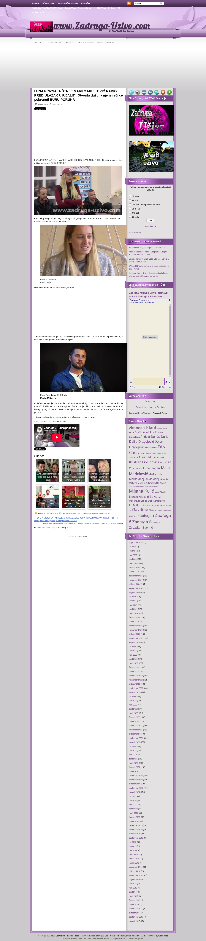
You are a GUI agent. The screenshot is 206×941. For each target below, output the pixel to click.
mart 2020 (133, 812)
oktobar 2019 (134, 833)
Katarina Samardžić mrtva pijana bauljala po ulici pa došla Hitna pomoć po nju (148, 274)
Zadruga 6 (142, 522)
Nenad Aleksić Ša (141, 496)
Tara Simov (141, 509)
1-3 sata (135, 196)
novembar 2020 (136, 779)
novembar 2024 (136, 579)
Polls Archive (135, 232)
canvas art (77, 938)
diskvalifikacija (151, 447)
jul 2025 (132, 546)
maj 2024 (133, 604)
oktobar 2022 (134, 683)
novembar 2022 (136, 679)
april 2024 (133, 608)
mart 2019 (133, 854)
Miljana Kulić (141, 491)
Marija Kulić (156, 474)
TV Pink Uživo (38, 12)
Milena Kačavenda (136, 486)
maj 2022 (133, 704)
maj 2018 (133, 887)
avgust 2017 (134, 921)
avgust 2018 (134, 879)
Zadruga (167, 509)
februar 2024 (134, 617)
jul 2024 (132, 596)
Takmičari (69, 42)
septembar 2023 (136, 638)
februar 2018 (134, 900)
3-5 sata (135, 217)
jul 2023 (132, 646)
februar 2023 (134, 667)
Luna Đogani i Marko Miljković (87, 513)
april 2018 (133, 891)
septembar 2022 (136, 688)
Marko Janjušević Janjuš (145, 479)
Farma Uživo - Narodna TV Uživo (150, 407)
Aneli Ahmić (150, 432)
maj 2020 (133, 804)
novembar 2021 (136, 729)
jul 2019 (132, 841)
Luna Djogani (71, 513)
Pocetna (35, 3)
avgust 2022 (134, 692)
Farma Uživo (150, 401)
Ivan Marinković (143, 453)
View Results (150, 226)
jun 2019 (132, 846)
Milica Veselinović (152, 486)
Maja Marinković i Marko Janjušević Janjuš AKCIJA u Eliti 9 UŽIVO (148, 253)
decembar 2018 (136, 866)
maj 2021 (133, 754)
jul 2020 (132, 796)
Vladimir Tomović (156, 510)
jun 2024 (132, 600)
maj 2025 (133, 554)
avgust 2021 (134, 742)
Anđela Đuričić (150, 436)
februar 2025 (134, 567)
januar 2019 (134, 862)
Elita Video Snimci (53, 42)
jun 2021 (132, 750)
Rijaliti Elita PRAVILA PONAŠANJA (47, 8)
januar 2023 (134, 671)
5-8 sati (135, 200)
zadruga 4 (147, 515)
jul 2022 (132, 696)
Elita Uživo (85, 3)
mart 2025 (133, 563)
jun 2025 (132, 550)
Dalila (164, 436)
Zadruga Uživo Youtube (68, 3)
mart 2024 (133, 613)
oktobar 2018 (134, 871)
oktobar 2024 (134, 584)
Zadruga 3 (134, 515)
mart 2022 (133, 713)
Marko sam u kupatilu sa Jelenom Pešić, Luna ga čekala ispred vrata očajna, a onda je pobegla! (82, 523)
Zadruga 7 (156, 523)
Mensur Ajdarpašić (147, 482)
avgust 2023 (134, 642)
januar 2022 (134, 721)
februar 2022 (134, 717)
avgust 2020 (134, 791)
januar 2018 (134, 904)
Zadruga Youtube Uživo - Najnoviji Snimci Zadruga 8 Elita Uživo (148, 294)
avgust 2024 (134, 592)
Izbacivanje (156, 453)
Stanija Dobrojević (156, 500)
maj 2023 (133, 654)
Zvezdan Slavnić (141, 527)
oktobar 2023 (134, 633)
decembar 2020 (136, 775)
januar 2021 (134, 771)
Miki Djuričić (161, 483)
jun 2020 (132, 800)
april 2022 (133, 708)
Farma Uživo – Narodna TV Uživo (79, 8)
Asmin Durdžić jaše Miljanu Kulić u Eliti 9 (147, 247)
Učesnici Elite (48, 3)
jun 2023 (132, 650)
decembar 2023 (136, 625)
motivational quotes (136, 938)
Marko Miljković (105, 513)
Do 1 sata (136, 208)
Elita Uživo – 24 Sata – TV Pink (110, 8)
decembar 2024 (136, 575)
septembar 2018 (136, 875)
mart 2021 (133, 762)
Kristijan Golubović (143, 461)
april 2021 (133, 758)
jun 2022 (132, 700)
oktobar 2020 (134, 783)
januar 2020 (134, 821)
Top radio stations (102, 938)
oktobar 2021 (134, 733)
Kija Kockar (159, 457)
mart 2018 (133, 896)
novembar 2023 (136, 629)
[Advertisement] (103, 69)
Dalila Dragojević (141, 441)
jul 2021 (132, 746)
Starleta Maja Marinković (155, 505)
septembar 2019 (136, 837)
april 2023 (133, 658)
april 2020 (133, 808)
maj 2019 (133, 850)
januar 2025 (134, 571)
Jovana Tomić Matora (142, 457)
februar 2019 (134, 858)
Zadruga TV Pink (85, 42)
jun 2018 (132, 883)
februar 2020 (134, 816)
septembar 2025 (136, 542)
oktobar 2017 (134, 912)
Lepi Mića (139, 468)
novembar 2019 (136, 829)
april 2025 (133, 559)
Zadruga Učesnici (105, 42)
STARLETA (137, 504)
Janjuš (163, 453)
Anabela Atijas (162, 428)
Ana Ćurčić (135, 432)
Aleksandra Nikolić (142, 427)
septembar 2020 (136, 787)
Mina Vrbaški (160, 491)
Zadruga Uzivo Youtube (140, 413)
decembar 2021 (136, 725)
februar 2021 (134, 767)
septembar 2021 (136, 737)
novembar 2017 (136, 908)
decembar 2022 (136, 675)
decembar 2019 (136, 825)
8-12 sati (135, 212)
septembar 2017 (136, 916)
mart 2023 (133, 663)
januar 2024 (134, 621)
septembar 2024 (136, 588)
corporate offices (119, 938)
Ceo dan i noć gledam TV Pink (146, 204)
